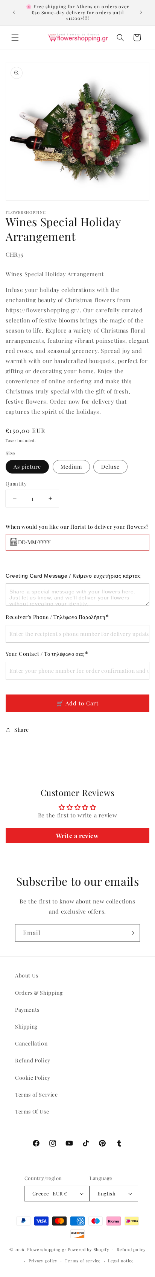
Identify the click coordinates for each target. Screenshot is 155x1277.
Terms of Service (36, 1094)
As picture (27, 466)
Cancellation (31, 1043)
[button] (15, 37)
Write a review (77, 836)
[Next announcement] (141, 12)
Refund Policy (32, 1060)
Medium (71, 466)
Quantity (16, 483)
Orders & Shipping (38, 992)
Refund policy (131, 1249)
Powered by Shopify (88, 1249)
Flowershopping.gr (47, 1249)
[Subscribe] (131, 933)
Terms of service (82, 1260)
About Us (26, 975)
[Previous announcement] (14, 12)
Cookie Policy (32, 1077)
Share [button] (21, 729)
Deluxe (110, 466)
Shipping (26, 1026)
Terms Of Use (32, 1111)
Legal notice (121, 1260)
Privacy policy (43, 1260)
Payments (27, 1009)
